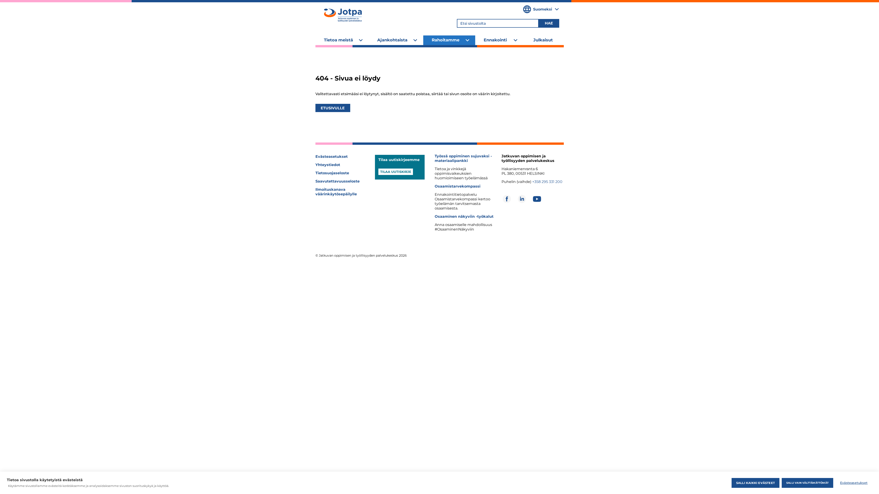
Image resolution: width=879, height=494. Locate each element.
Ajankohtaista (392, 40)
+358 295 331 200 (547, 182)
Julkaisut (543, 40)
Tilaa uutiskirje (395, 172)
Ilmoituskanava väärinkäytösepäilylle (336, 191)
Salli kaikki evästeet (755, 483)
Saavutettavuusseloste (337, 181)
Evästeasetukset (331, 156)
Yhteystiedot (327, 165)
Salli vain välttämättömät (807, 482)
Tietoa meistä (338, 40)
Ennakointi (495, 40)
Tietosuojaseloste (332, 173)
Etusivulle (333, 108)
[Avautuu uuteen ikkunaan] (507, 199)
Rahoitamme (445, 40)
